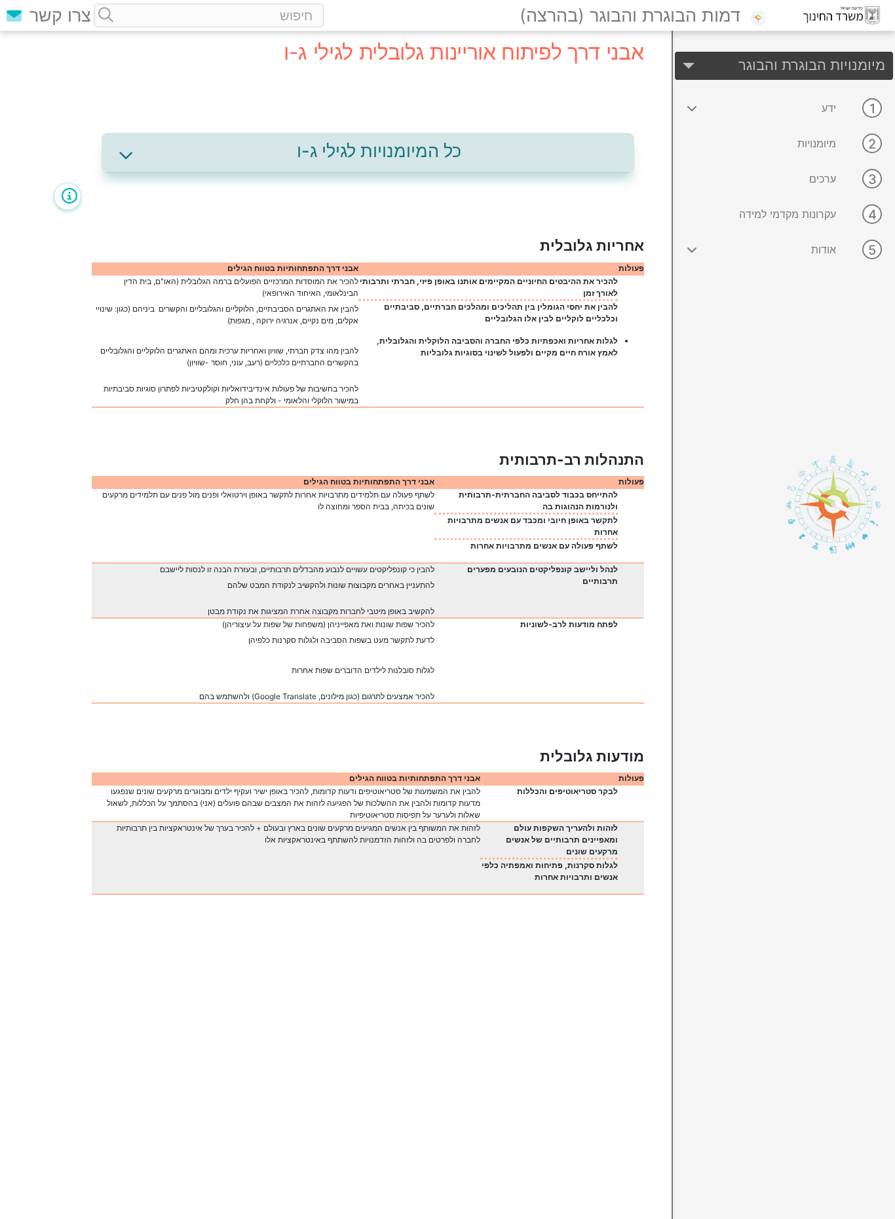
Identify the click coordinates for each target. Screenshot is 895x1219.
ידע (829, 108)
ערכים (822, 178)
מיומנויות (816, 143)
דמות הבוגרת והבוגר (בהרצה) (630, 15)
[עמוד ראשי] (763, 15)
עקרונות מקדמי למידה (787, 214)
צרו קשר (57, 15)
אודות (823, 249)
